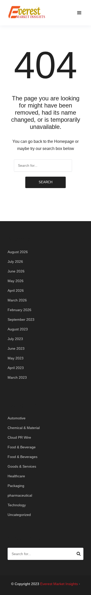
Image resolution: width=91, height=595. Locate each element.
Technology (17, 505)
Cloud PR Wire (19, 437)
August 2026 (18, 252)
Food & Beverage (22, 447)
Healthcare (16, 476)
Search (45, 182)
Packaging (16, 486)
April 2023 (16, 368)
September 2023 (21, 319)
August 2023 (18, 329)
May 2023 (16, 358)
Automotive (17, 418)
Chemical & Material (24, 428)
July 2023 (15, 339)
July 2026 (15, 262)
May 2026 (16, 281)
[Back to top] (86, 590)
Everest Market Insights (59, 584)
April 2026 (16, 290)
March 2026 (17, 300)
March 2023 (17, 377)
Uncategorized (19, 515)
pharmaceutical (20, 495)
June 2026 (16, 271)
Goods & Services (22, 466)
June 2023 (16, 348)
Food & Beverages (22, 457)
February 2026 (19, 310)
